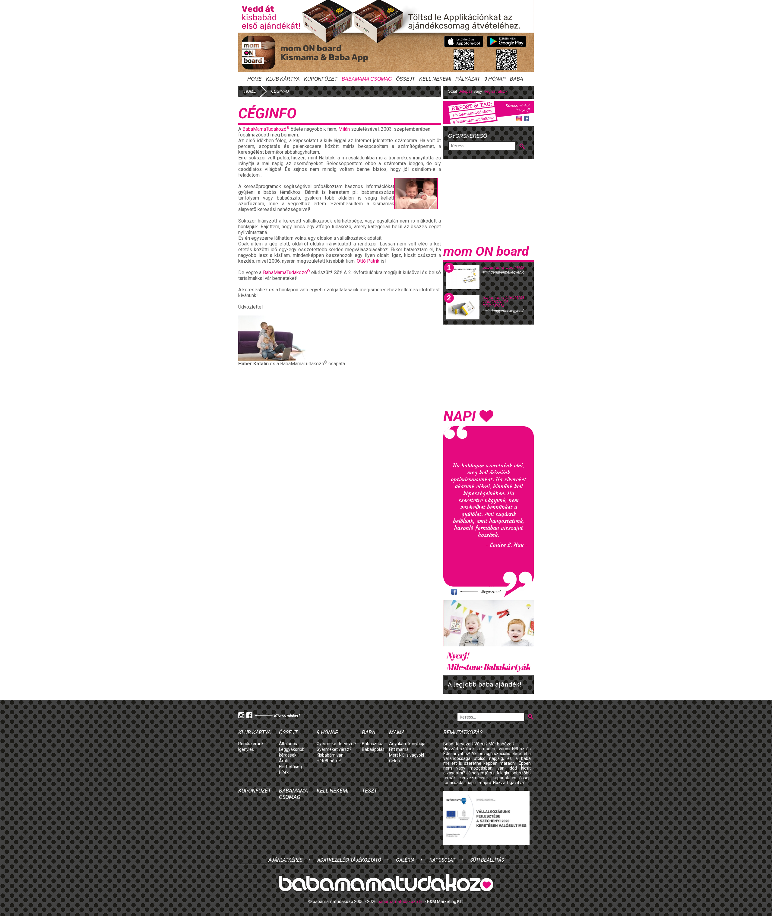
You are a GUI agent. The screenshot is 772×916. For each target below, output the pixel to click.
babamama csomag (367, 79)
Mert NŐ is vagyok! (406, 755)
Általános (288, 743)
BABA (516, 79)
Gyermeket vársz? (334, 749)
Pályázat (467, 79)
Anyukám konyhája (407, 743)
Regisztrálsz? (495, 91)
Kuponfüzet (320, 79)
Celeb (394, 760)
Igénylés (246, 749)
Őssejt (405, 79)
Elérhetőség (290, 766)
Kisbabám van (330, 755)
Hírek (284, 772)
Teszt (369, 790)
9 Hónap (495, 79)
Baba (368, 732)
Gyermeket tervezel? (336, 743)
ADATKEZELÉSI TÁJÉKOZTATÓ (349, 860)
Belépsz (465, 91)
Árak (283, 760)
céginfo (280, 91)
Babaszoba (373, 743)
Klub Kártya (283, 79)
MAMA (386, 89)
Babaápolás (373, 749)
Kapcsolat (442, 860)
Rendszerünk (251, 743)
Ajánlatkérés (285, 860)
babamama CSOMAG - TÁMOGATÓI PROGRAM (504, 301)
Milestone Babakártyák (488, 660)
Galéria (405, 860)
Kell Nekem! (435, 79)
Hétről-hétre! (329, 760)
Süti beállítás (487, 860)
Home (254, 79)
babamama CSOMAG (503, 267)
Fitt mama (399, 749)
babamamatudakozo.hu (401, 901)
